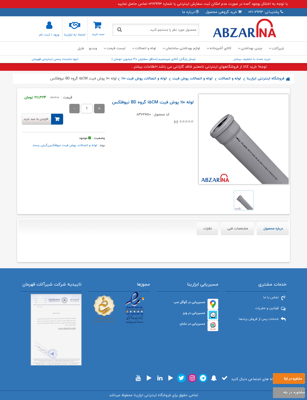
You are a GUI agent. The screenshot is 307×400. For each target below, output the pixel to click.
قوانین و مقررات (267, 308)
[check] (225, 378)
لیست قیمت (115, 48)
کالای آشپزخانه (220, 48)
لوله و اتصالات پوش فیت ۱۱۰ (144, 78)
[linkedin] (159, 378)
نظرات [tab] (207, 228)
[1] (192, 121)
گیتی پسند (40, 145)
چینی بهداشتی (251, 48)
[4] (183, 121)
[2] (189, 121)
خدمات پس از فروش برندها (259, 319)
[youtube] (138, 378)
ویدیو (93, 48)
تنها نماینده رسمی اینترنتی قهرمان (55, 59)
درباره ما (188, 12)
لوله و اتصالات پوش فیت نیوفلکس (72, 145)
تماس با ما (271, 297)
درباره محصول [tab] (273, 228)
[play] (170, 378)
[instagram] (192, 378)
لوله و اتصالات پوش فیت (192, 78)
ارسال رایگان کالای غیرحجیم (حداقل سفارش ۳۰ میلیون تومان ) (153, 59)
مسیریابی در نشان (192, 324)
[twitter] (181, 378)
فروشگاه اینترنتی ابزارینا (265, 78)
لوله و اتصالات (145, 48)
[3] (186, 121)
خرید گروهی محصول (221, 12)
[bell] (214, 378)
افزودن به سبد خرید (36, 119)
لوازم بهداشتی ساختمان (182, 48)
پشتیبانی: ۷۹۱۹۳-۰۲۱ (263, 12)
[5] (180, 121)
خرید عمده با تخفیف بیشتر (252, 59)
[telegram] (203, 378)
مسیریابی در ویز (194, 313)
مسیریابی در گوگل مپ (189, 302)
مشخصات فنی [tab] (237, 228)
